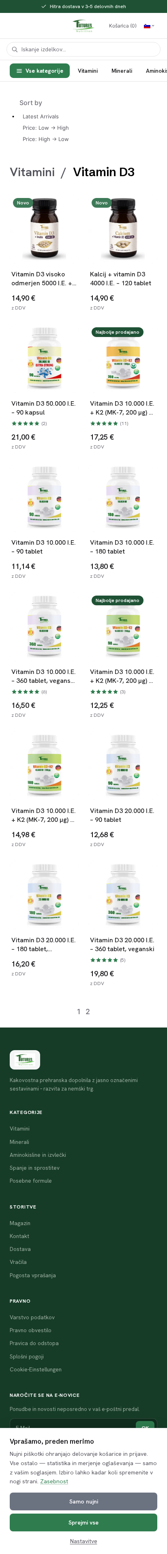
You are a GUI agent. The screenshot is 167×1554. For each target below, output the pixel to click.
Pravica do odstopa (34, 1343)
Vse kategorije (44, 70)
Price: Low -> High (46, 127)
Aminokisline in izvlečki (38, 1154)
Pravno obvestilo (30, 1330)
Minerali (121, 70)
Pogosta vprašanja (33, 1275)
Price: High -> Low (46, 139)
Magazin (20, 1223)
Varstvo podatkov (32, 1317)
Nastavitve (83, 1541)
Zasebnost (54, 1481)
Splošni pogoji (27, 1356)
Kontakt (19, 1236)
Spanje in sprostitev (35, 1167)
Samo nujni (83, 1501)
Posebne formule (31, 1180)
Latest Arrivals (41, 116)
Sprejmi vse (83, 1522)
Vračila (18, 1262)
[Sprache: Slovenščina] (149, 26)
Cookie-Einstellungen (36, 1369)
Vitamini (88, 70)
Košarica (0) (123, 26)
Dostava (20, 1249)
